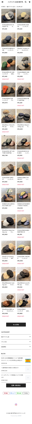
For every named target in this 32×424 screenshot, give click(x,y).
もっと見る (16, 324)
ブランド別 (4, 342)
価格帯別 (3, 347)
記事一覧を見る (16, 385)
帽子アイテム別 (11, 6)
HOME (3, 6)
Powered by (14, 415)
